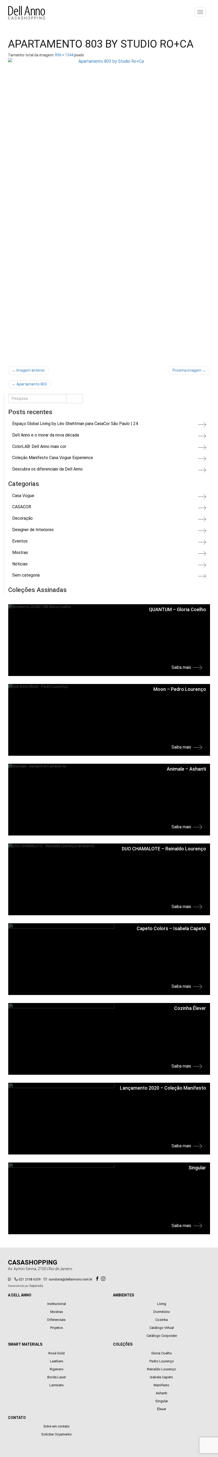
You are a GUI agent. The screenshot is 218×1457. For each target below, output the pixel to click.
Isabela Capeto (161, 1377)
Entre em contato (57, 1426)
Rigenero (57, 1369)
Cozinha (161, 1320)
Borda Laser (56, 1377)
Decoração (22, 518)
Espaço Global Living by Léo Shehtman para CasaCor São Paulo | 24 (75, 423)
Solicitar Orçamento (56, 1434)
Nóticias (20, 563)
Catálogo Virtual (161, 1328)
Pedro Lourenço (161, 1361)
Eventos (20, 541)
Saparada (36, 1286)
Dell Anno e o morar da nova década (45, 435)
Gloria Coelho (161, 1353)
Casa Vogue (23, 495)
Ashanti (161, 1393)
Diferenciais (56, 1320)
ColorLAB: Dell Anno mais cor (39, 446)
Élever (161, 1409)
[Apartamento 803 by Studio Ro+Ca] (109, 209)
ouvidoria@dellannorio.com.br (70, 1279)
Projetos (56, 1328)
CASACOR (21, 506)
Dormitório (161, 1312)
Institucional (56, 1304)
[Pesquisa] (74, 398)
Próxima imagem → (189, 370)
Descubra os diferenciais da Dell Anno (47, 469)
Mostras (20, 552)
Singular (161, 1401)
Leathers (56, 1361)
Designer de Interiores (33, 529)
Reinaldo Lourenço (161, 1369)
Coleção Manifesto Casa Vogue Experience (52, 457)
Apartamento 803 (29, 384)
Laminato (56, 1385)
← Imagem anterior (28, 370)
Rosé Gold (56, 1353)
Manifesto (161, 1385)
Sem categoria (26, 575)
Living (161, 1304)
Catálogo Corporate (161, 1336)
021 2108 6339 (30, 1279)
